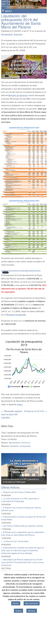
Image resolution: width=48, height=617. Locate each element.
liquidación (14, 446)
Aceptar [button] (18, 610)
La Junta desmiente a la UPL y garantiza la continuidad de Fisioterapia (20, 500)
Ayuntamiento (7, 34)
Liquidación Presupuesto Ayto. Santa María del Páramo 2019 (20, 270)
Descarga (5, 272)
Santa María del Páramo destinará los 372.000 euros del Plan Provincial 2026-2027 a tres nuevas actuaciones (22, 562)
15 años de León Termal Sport (16, 541)
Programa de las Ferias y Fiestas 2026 (19, 492)
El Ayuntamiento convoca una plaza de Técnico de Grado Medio (23, 518)
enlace (19, 404)
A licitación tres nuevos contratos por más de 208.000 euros (21, 509)
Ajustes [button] (16, 603)
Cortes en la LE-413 (35, 411)
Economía (18, 34)
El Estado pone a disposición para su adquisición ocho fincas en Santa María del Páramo (22, 533)
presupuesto (25, 446)
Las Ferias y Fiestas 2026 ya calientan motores (23, 525)
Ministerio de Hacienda (18, 95)
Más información (31, 603)
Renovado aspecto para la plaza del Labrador (11, 414)
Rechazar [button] (31, 610)
